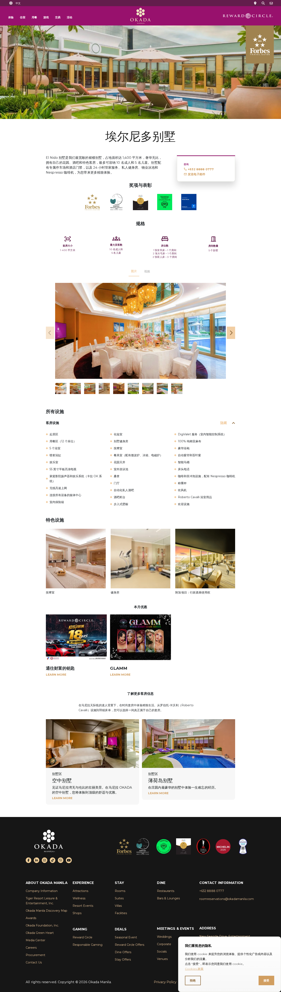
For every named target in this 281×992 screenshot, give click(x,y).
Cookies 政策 (194, 969)
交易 (57, 17)
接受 (266, 980)
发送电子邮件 (196, 174)
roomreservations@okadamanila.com (226, 899)
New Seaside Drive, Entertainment (224, 936)
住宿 (22, 17)
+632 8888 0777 (201, 169)
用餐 (34, 17)
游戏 (46, 17)
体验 (11, 17)
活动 (69, 17)
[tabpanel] (140, 338)
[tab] (134, 271)
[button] (18, 3)
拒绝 (193, 980)
